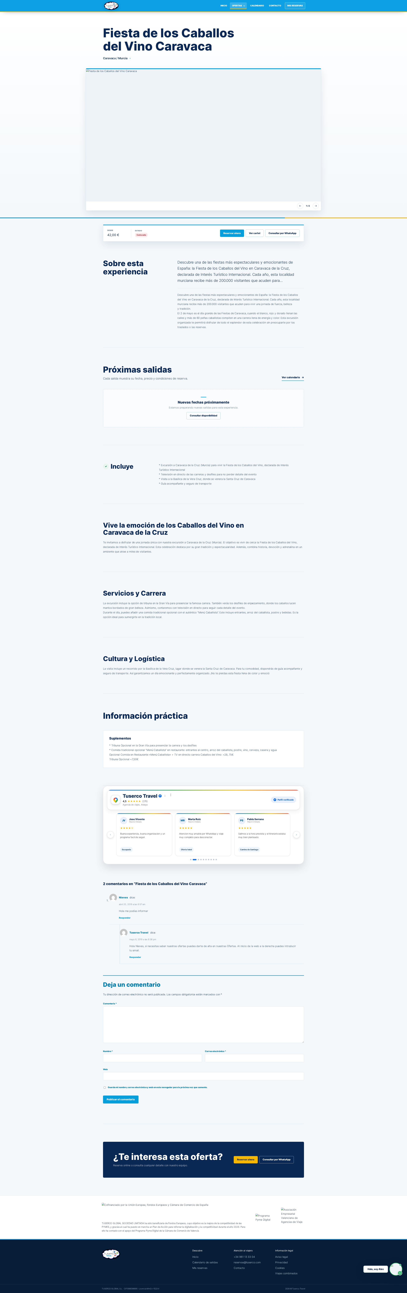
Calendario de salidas (205, 1262)
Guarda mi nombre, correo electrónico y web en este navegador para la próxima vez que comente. (157, 1087)
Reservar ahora (232, 233)
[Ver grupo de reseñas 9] (213, 859)
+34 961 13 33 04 (244, 1256)
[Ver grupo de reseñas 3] (198, 859)
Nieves (123, 897)
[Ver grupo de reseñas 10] (216, 859)
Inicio (224, 5)
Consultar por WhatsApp (282, 233)
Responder (125, 917)
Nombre (108, 1051)
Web (105, 1069)
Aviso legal (281, 1256)
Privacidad (281, 1262)
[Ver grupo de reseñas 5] (203, 859)
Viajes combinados (286, 1273)
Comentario (110, 1003)
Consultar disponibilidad (203, 415)
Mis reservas (295, 5)
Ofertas (237, 5)
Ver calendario (293, 377)
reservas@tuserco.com (247, 1262)
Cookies (279, 1267)
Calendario (257, 5)
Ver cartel (254, 233)
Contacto (275, 5)
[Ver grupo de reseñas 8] (211, 859)
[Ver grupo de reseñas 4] (201, 859)
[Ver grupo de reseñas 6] (206, 859)
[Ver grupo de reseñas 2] (195, 859)
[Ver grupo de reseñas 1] (190, 859)
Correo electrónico (215, 1051)
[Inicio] (111, 5)
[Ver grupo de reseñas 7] (208, 859)
